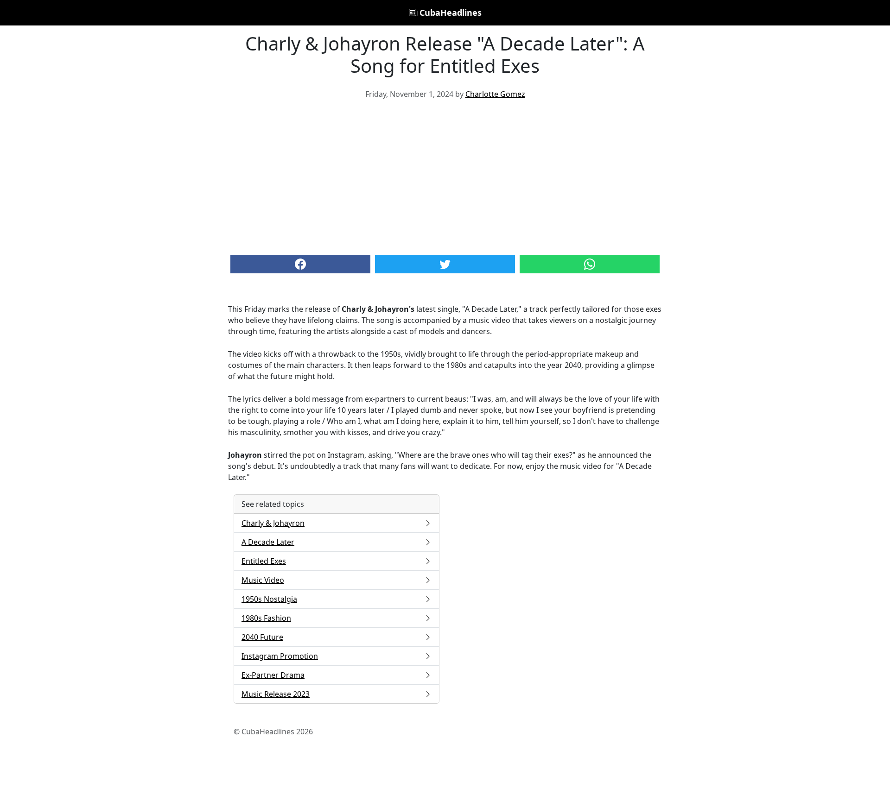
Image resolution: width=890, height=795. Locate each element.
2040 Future (262, 637)
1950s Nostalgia (269, 599)
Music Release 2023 (276, 694)
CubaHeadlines (449, 12)
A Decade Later (268, 542)
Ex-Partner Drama (273, 675)
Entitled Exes (264, 561)
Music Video (263, 580)
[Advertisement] (445, 176)
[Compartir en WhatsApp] (590, 264)
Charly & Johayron (273, 523)
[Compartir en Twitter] (445, 264)
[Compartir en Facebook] (300, 264)
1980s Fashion (266, 618)
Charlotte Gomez (495, 94)
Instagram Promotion (280, 656)
